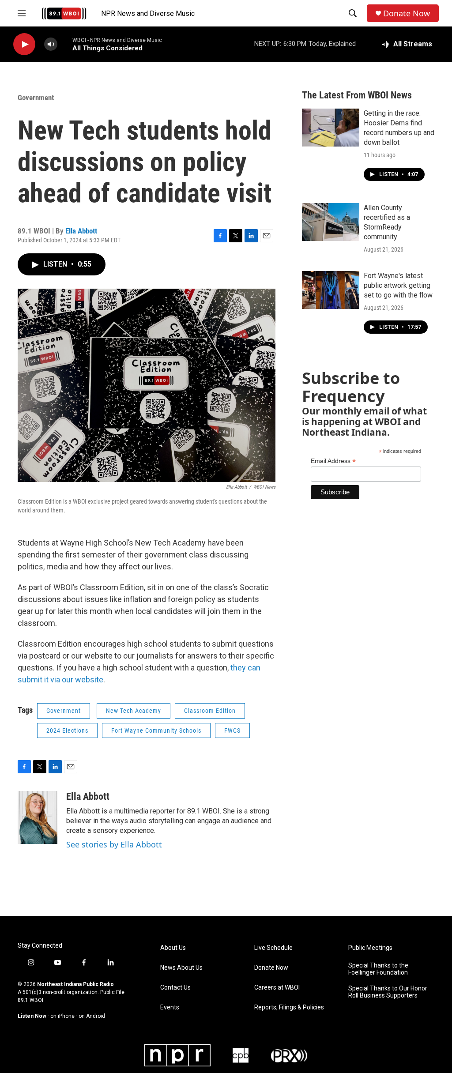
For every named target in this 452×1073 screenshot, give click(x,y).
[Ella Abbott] (37, 817)
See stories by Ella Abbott (114, 844)
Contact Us (175, 987)
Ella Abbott (81, 230)
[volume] (50, 44)
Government (36, 97)
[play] (24, 44)
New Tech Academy (133, 710)
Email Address (333, 461)
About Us (173, 948)
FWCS (232, 730)
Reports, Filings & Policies (289, 1007)
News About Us (181, 967)
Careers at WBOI (277, 987)
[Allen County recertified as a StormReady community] (330, 222)
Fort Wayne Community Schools (156, 730)
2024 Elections (67, 730)
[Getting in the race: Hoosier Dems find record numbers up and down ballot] (330, 128)
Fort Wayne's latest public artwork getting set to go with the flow (398, 285)
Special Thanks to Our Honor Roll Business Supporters (387, 992)
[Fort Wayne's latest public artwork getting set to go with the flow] (330, 290)
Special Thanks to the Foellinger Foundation (378, 969)
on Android (92, 1016)
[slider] (65, 44)
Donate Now (406, 13)
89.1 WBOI (30, 1000)
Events (169, 1007)
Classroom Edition (210, 710)
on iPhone (62, 1016)
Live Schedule (273, 948)
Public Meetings (370, 948)
